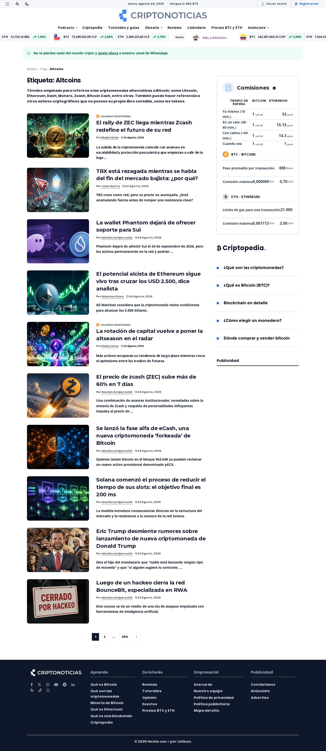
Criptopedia (92, 27)
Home (32, 69)
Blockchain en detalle (246, 302)
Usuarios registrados (116, 116)
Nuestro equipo (208, 691)
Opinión (149, 697)
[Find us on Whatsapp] (48, 690)
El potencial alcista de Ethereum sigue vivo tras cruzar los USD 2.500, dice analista (148, 281)
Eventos (149, 704)
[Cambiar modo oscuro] (27, 4)
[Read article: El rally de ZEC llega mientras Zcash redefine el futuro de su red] (58, 135)
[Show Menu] (7, 4)
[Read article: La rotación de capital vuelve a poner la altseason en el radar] (58, 344)
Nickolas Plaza (113, 296)
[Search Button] (17, 4)
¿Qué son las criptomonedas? (254, 267)
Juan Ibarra (111, 186)
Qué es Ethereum (106, 709)
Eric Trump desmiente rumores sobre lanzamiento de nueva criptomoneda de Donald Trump (150, 538)
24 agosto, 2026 (133, 137)
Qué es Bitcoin (103, 684)
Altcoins (56, 69)
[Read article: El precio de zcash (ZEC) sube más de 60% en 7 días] (58, 395)
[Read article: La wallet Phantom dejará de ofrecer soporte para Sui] (58, 241)
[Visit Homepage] (163, 15)
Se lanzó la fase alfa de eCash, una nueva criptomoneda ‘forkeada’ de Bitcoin (143, 435)
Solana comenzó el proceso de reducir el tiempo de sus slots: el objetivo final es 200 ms (151, 487)
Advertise (260, 697)
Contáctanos (263, 684)
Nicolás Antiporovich (117, 237)
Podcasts (66, 27)
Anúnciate (257, 27)
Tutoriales (152, 691)
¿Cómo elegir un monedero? (253, 320)
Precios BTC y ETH (226, 27)
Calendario (196, 27)
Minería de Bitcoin (107, 702)
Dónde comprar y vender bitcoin (257, 338)
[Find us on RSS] (32, 690)
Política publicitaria (212, 704)
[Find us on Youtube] (56, 684)
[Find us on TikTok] (40, 690)
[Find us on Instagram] (47, 684)
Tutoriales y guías (123, 27)
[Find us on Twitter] (39, 684)
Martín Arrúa (109, 137)
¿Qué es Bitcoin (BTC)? (247, 285)
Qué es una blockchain (111, 716)
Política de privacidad (214, 697)
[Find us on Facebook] (32, 684)
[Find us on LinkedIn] (73, 684)
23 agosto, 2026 (149, 502)
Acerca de (203, 684)
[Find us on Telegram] (65, 684)
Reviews (175, 27)
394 (125, 636)
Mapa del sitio (206, 710)
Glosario (152, 27)
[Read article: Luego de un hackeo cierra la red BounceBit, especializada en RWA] (58, 601)
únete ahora (108, 53)
